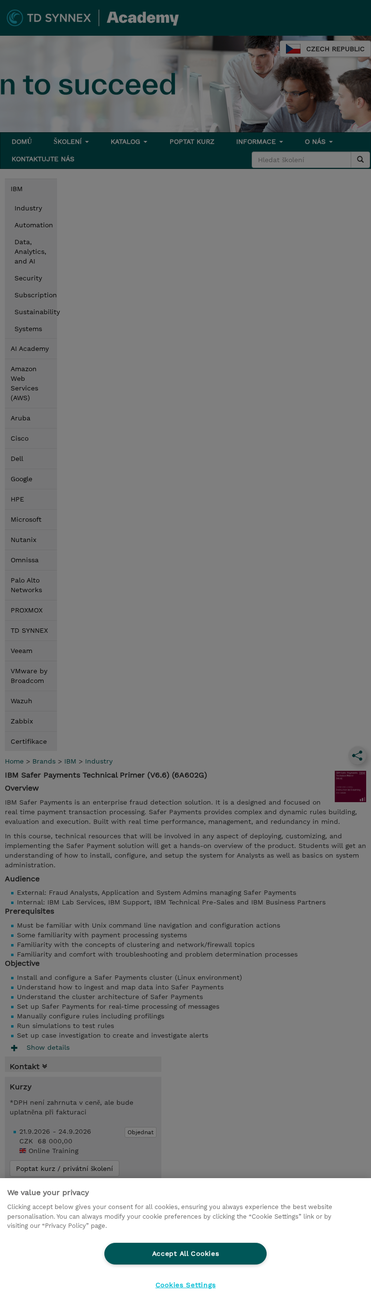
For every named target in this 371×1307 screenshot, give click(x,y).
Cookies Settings (186, 1285)
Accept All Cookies (185, 1253)
